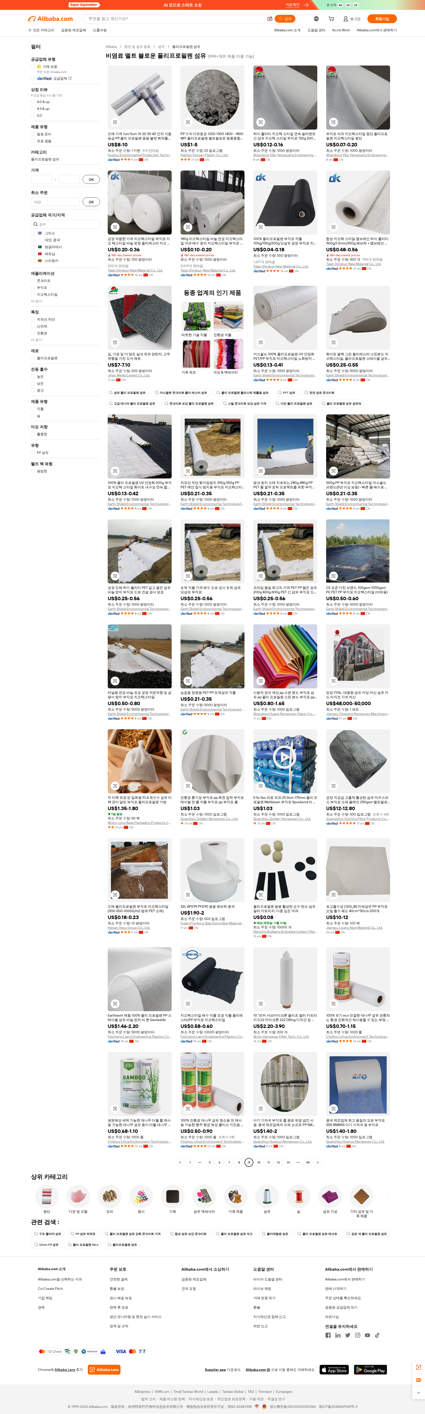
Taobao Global (232, 1392)
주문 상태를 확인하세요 (343, 1298)
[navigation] (65, 605)
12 (278, 1162)
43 (308, 1162)
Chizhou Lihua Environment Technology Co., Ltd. (358, 1037)
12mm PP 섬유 (49, 1244)
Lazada (212, 1392)
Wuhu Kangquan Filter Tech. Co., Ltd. (281, 1037)
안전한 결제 (119, 1279)
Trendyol (265, 1392)
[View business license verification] (257, 1406)
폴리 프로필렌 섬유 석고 (237, 1234)
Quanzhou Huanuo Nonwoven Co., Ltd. (282, 1141)
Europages (284, 1392)
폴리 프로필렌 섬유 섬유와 (344, 403)
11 (268, 1162)
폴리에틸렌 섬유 (277, 1234)
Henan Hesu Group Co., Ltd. (129, 928)
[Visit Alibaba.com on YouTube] (367, 1335)
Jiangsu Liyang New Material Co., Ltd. (354, 928)
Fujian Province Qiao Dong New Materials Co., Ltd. (212, 923)
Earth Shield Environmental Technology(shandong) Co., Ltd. (285, 375)
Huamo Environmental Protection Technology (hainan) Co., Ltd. (140, 155)
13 (288, 1162)
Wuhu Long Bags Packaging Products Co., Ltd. (140, 823)
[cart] (332, 19)
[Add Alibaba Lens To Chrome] (104, 1370)
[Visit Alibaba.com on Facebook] (328, 1335)
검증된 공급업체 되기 (341, 1307)
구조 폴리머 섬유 (50, 1234)
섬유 (161, 47)
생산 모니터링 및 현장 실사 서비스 (136, 1317)
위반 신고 (260, 1326)
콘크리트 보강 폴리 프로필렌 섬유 (191, 403)
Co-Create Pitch (50, 1289)
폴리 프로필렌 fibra (85, 1244)
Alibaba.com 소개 (52, 1269)
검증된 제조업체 (194, 1279)
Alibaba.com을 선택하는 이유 (60, 1279)
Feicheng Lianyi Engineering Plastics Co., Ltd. (140, 1037)
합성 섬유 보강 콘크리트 (191, 1234)
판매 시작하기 (336, 1289)
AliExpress (142, 1392)
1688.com (161, 1392)
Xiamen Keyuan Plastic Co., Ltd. (204, 155)
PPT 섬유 (289, 392)
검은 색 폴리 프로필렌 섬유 (369, 1234)
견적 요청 (189, 1289)
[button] (270, 19)
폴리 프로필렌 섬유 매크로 (320, 1234)
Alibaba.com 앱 (258, 1370)
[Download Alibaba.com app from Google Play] (370, 1370)
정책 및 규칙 (119, 1326)
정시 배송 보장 (121, 1298)
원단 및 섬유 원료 (137, 47)
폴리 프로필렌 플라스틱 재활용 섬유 (245, 392)
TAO (251, 1392)
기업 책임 (45, 1298)
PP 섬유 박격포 (85, 1234)
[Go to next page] (317, 1162)
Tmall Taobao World (188, 1392)
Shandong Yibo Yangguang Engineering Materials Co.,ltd (285, 155)
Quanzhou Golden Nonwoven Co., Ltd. (209, 819)
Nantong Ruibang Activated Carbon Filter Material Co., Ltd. (285, 932)
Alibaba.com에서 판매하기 (345, 1279)
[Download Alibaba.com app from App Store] (334, 1370)
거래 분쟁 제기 (264, 1298)
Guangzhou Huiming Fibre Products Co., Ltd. (358, 819)
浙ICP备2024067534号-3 (338, 1407)
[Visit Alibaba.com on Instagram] (358, 1335)
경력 (41, 1307)
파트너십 (332, 1317)
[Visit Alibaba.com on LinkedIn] (338, 1335)
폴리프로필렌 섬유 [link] (186, 47)
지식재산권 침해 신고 (269, 1317)
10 (258, 1162)
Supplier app (215, 1370)
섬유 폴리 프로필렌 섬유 (130, 392)
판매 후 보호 (119, 1307)
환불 (256, 1307)
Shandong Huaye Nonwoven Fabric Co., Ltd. (285, 714)
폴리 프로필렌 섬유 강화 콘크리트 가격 (135, 1234)
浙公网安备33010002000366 (293, 1407)
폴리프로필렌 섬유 (125, 1244)
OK (91, 179)
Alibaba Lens (65, 1370)
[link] (418, 1367)
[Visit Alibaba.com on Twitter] (348, 1335)
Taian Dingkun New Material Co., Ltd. (135, 270)
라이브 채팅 (262, 1289)
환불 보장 (117, 1289)
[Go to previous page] (180, 1162)
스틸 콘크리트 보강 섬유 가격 (247, 403)
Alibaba (111, 47)
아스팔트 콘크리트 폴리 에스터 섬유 (183, 392)
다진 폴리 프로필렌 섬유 (296, 403)
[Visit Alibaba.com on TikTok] (377, 1335)
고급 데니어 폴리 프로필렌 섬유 (134, 403)
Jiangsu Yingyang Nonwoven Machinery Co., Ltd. (358, 714)
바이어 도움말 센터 (267, 1279)
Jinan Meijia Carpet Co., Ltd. (129, 375)
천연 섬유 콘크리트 (321, 392)
